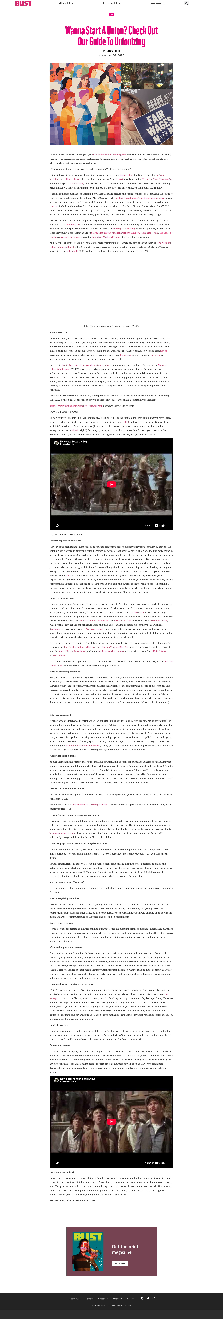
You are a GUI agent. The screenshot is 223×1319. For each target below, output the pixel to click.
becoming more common (63, 833)
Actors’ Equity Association (72, 651)
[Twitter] (147, 1298)
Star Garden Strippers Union (78, 647)
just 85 (163, 350)
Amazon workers (121, 232)
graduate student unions (111, 651)
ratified (119, 197)
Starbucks (55, 628)
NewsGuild (119, 620)
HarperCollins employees (144, 232)
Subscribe (103, 1298)
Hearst (119, 179)
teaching (116, 228)
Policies (130, 1298)
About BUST (74, 1298)
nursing (131, 228)
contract (54, 206)
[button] (186, 3)
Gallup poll (71, 251)
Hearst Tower (73, 179)
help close (125, 354)
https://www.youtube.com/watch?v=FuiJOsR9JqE (76, 405)
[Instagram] (153, 1298)
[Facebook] (142, 1298)
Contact (89, 1298)
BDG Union (138, 612)
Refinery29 (73, 224)
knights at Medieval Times (105, 236)
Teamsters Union (158, 620)
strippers (64, 236)
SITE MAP (128, 1305)
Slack (68, 575)
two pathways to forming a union (89, 804)
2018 (126, 422)
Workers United (94, 628)
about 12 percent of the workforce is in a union (85, 365)
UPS (128, 620)
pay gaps (155, 354)
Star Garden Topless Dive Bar (112, 647)
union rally (126, 175)
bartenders (76, 236)
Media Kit (117, 1298)
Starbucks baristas (101, 232)
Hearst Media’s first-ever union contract (145, 197)
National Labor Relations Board (82, 745)
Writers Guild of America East (94, 620)
